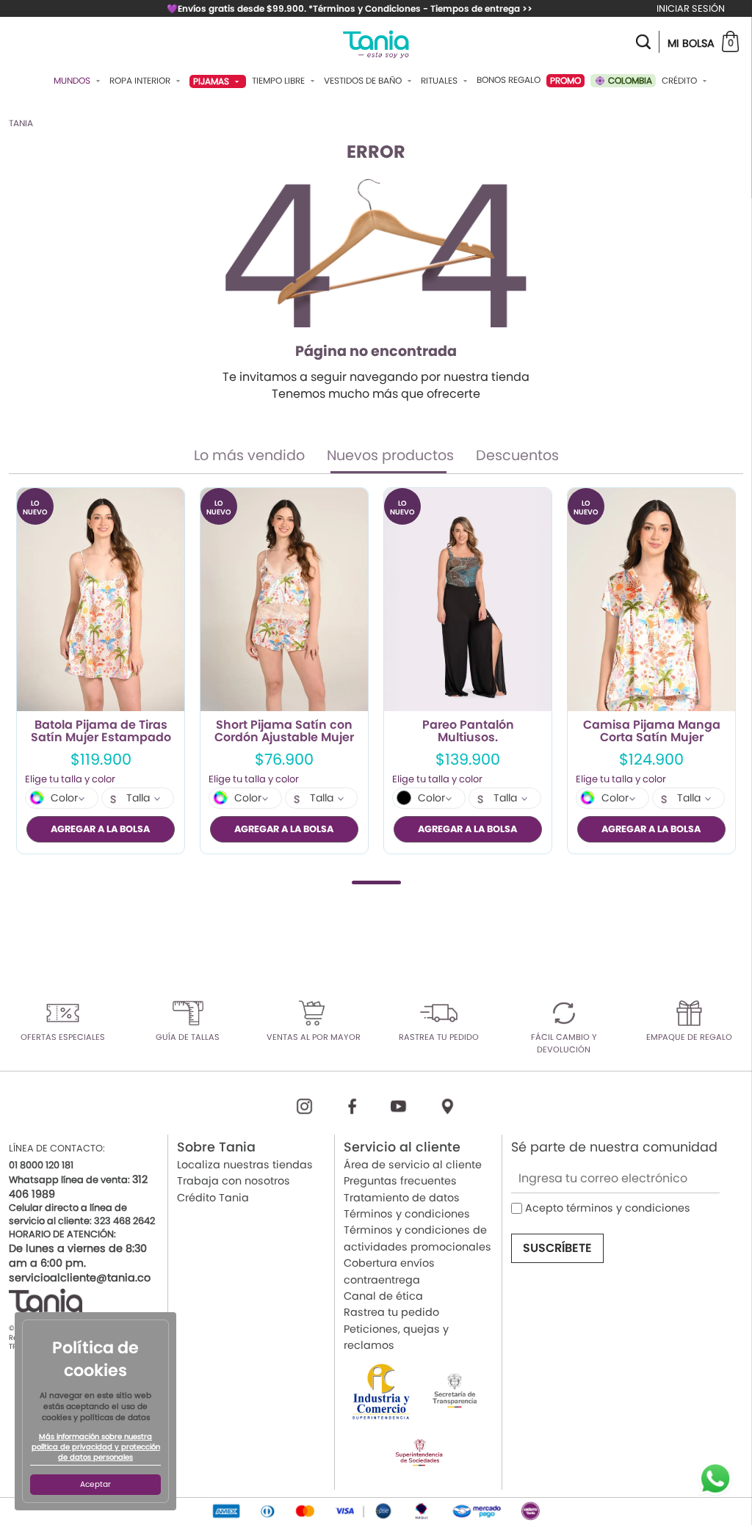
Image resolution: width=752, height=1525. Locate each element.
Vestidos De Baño (364, 81)
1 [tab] (376, 882)
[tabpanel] (100, 670)
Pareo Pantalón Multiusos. (468, 731)
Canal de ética (383, 1296)
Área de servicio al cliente (413, 1164)
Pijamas (212, 81)
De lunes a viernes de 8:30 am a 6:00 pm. (78, 1255)
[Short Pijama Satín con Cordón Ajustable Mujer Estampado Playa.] (284, 599)
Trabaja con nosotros (233, 1180)
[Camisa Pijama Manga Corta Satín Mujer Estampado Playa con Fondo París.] (651, 599)
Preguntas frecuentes (400, 1180)
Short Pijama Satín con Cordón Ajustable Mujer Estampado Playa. (284, 731)
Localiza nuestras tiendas (245, 1164)
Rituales (440, 81)
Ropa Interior (141, 81)
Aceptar (95, 1484)
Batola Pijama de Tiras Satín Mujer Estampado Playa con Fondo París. (101, 731)
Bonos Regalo (508, 80)
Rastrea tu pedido (391, 1312)
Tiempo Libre (279, 81)
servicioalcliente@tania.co (80, 1277)
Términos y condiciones (407, 1213)
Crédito (680, 81)
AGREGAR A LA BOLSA (100, 829)
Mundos (73, 81)
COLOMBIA (629, 80)
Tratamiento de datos (402, 1197)
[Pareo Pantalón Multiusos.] (468, 599)
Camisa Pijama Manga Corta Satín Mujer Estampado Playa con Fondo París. (651, 731)
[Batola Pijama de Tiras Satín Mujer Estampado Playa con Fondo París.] (100, 599)
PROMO (565, 80)
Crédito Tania (213, 1197)
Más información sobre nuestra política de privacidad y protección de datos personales (96, 1447)
